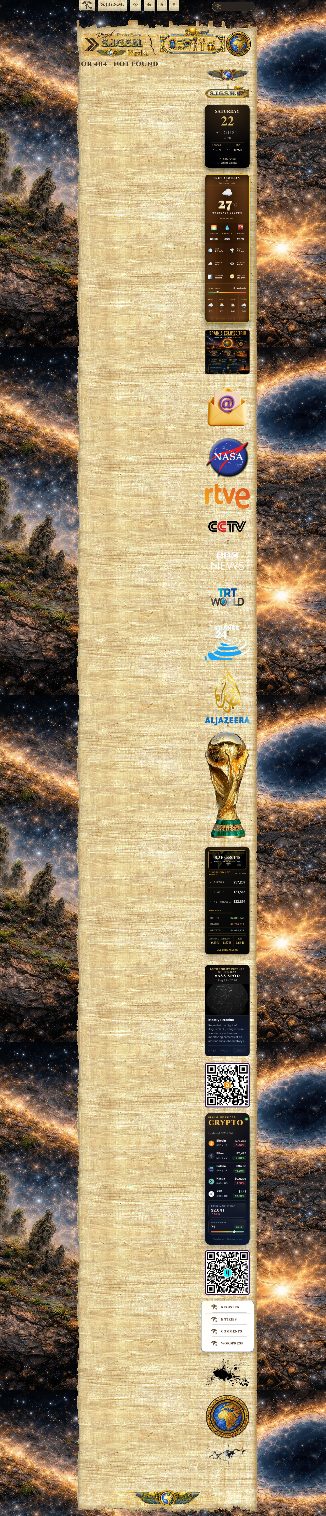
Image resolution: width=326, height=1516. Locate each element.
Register (230, 1307)
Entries (229, 1319)
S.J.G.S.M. (112, 5)
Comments (231, 1331)
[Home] (87, 5)
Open (240, 1050)
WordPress (232, 1343)
